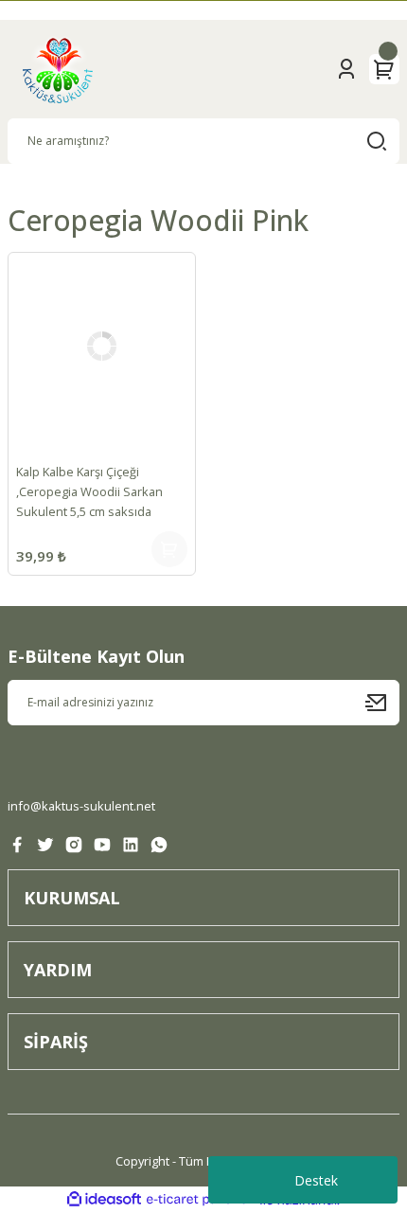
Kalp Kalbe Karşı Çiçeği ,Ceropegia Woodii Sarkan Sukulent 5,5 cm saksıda (89, 491)
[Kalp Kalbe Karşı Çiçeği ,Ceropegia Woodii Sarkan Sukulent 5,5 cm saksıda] (101, 346)
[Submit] (382, 702)
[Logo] (58, 69)
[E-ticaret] (201, 1200)
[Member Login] (346, 69)
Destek (316, 1180)
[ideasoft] (104, 1199)
